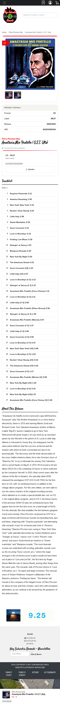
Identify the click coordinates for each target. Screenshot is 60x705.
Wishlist (31, 169)
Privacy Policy (9, 673)
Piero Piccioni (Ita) (16, 32)
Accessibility (50, 672)
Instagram (31, 641)
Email (31, 644)
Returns (35, 672)
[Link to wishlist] (43, 3)
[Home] (10, 15)
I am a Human (36, 654)
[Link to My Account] (50, 3)
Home (4, 32)
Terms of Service (22, 673)
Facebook (31, 638)
